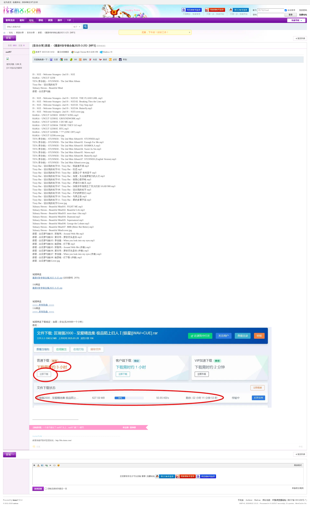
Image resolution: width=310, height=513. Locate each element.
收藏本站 (17, 2)
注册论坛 (303, 15)
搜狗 (85, 59)
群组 (41, 20)
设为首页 (7, 2)
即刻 (125, 59)
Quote (50, 465)
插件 (60, 20)
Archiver (249, 500)
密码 (255, 15)
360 (75, 59)
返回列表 (301, 38)
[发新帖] (9, 38)
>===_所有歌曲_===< (43, 311)
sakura (15, 503)
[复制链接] (100, 46)
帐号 (255, 10)
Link (46, 465)
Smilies (58, 465)
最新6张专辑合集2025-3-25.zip (47, 278)
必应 (115, 59)
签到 (22, 20)
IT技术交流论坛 (279, 500)
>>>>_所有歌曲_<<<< (43, 305)
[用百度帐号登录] (192, 11)
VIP (69, 20)
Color (38, 465)
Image (42, 465)
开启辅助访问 (306, 2)
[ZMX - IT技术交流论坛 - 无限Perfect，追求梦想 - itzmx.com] (22, 14)
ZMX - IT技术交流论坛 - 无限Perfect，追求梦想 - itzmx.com (4, 32)
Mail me (257, 500)
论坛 (31, 20)
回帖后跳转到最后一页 (57, 489)
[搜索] (85, 27)
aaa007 (8, 52)
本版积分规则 (298, 488)
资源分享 (20, 32)
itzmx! (15, 500)
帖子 (76, 27)
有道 (95, 59)
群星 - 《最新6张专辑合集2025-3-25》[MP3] (56, 32)
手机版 (241, 500)
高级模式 (298, 465)
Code (54, 465)
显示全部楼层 (63, 52)
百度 (56, 59)
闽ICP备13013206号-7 (297, 500)
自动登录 (291, 10)
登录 (144, 476)
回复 (38, 447)
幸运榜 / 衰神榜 (129, 427)
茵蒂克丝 (10, 20)
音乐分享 (31, 32)
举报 (301, 447)
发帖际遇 (37, 427)
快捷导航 (295, 20)
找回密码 (303, 10)
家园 (50, 20)
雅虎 (105, 59)
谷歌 (66, 59)
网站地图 (266, 500)
